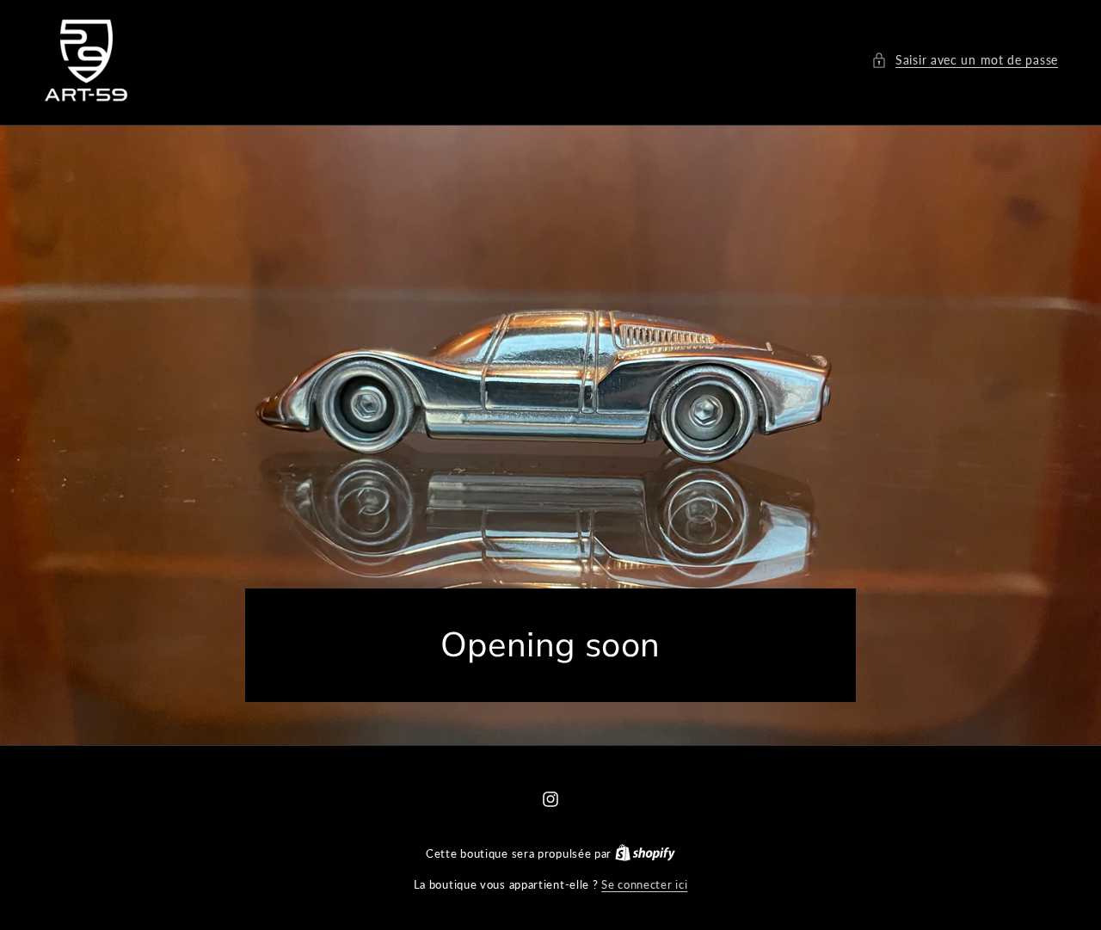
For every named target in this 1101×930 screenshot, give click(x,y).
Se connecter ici (644, 884)
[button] (964, 60)
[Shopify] (645, 853)
